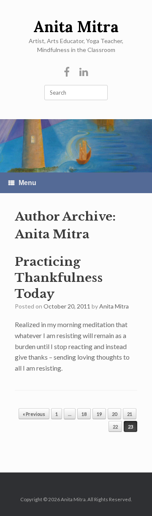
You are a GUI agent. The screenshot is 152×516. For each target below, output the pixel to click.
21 (129, 414)
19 (99, 414)
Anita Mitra (52, 234)
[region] (76, 145)
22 (115, 426)
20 (114, 414)
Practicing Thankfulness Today (59, 277)
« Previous (34, 414)
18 (84, 414)
